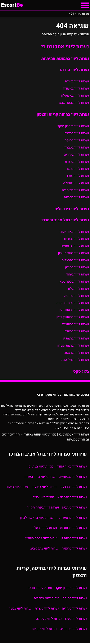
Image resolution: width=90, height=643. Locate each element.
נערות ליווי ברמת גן (76, 338)
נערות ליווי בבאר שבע (74, 102)
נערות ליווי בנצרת (77, 161)
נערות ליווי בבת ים (76, 238)
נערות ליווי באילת (77, 81)
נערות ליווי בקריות (76, 197)
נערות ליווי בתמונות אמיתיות (65, 58)
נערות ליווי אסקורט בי (65, 46)
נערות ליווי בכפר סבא (74, 281)
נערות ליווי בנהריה (76, 154)
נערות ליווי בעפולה (76, 183)
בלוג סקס (81, 371)
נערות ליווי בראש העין (74, 310)
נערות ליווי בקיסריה (75, 190)
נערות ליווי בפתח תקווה (73, 302)
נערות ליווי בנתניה (76, 295)
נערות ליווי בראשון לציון (72, 317)
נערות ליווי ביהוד (77, 274)
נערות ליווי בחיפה (77, 140)
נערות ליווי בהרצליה (75, 260)
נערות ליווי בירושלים (71, 209)
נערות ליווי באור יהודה (74, 231)
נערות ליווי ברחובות (75, 324)
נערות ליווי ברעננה (76, 352)
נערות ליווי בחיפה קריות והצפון (63, 114)
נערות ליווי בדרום (74, 70)
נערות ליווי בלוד (78, 288)
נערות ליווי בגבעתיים (75, 245)
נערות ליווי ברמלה (76, 331)
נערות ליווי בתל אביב (75, 359)
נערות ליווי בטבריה (76, 147)
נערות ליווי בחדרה (76, 133)
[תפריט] (85, 5)
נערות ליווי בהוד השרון (73, 253)
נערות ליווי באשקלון (75, 95)
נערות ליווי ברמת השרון (73, 345)
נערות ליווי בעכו (78, 175)
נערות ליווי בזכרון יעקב (73, 126)
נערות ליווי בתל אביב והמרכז (65, 220)
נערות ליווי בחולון (77, 267)
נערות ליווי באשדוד (76, 88)
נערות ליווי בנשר (77, 168)
